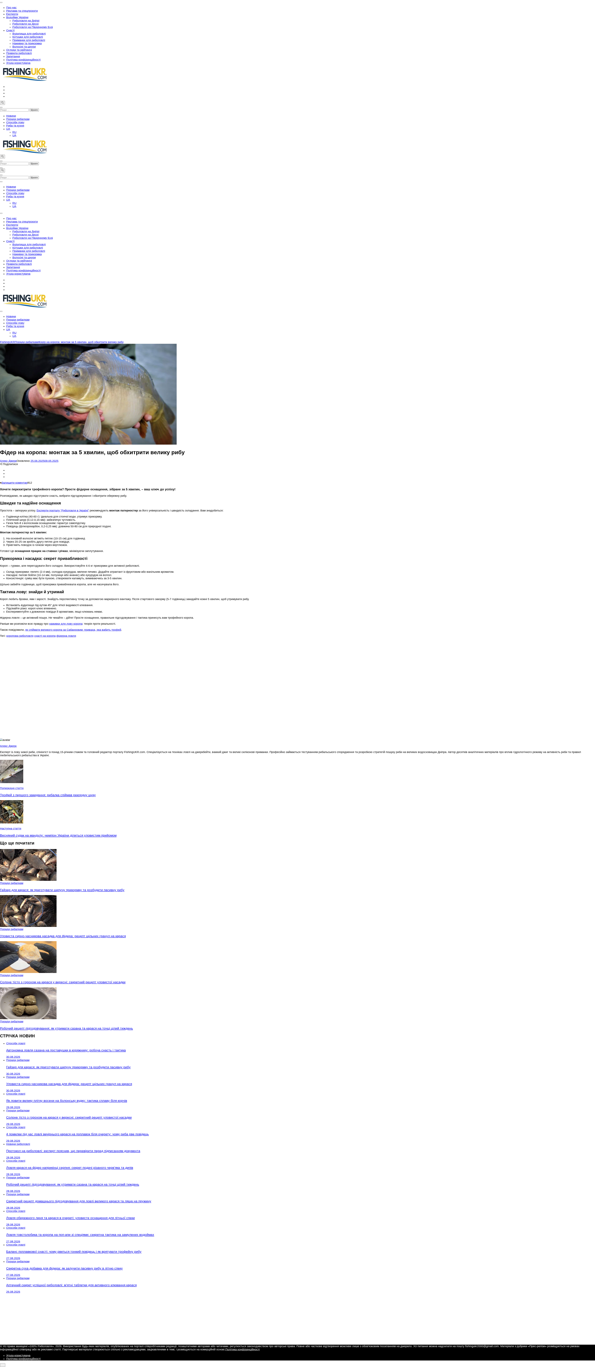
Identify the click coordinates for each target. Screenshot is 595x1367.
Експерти (12, 14)
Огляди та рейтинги (19, 50)
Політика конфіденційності (23, 59)
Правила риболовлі (19, 53)
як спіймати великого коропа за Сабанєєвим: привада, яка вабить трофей (73, 629)
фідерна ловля (66, 635)
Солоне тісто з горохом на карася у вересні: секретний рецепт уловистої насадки (63, 982)
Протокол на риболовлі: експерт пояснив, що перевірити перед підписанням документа (73, 1151)
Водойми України (17, 17)
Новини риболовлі (18, 1144)
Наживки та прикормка (27, 43)
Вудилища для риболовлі (29, 33)
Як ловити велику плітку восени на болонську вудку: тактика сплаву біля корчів (66, 1100)
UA (8, 128)
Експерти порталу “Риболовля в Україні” (63, 510)
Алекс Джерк (8, 460)
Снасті (10, 30)
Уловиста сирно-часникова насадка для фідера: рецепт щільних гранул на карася (63, 936)
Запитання (13, 56)
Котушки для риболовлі (27, 36)
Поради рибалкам (17, 119)
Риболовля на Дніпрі (25, 20)
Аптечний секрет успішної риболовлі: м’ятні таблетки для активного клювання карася (71, 1285)
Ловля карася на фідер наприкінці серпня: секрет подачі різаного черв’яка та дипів (69, 1167)
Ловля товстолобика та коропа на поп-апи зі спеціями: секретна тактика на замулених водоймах (80, 1234)
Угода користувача (18, 63)
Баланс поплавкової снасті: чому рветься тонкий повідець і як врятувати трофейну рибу (73, 1251)
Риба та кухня (15, 125)
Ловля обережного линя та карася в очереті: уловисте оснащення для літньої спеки (70, 1218)
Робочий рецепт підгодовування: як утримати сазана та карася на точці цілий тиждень (66, 1028)
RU (14, 132)
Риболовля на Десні (25, 23)
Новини (11, 115)
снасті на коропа (45, 635)
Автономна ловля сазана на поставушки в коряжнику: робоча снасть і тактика (66, 1050)
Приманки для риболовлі (28, 40)
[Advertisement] (297, 688)
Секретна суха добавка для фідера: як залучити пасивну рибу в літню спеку (64, 1268)
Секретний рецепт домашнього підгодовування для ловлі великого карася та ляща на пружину (78, 1201)
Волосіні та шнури (24, 46)
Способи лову (15, 122)
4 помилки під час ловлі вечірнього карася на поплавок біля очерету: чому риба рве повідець (77, 1134)
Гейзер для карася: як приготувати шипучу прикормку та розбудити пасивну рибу (62, 890)
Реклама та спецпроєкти (22, 10)
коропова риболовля (19, 635)
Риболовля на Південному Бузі (32, 27)
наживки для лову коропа (65, 623)
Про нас (11, 7)
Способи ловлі (15, 1043)
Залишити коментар (14, 482)
